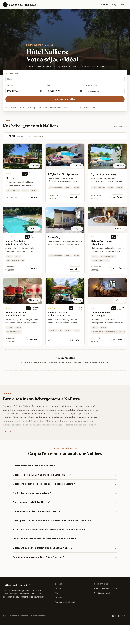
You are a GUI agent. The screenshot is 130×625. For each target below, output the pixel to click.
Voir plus (7, 431)
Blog (114, 4)
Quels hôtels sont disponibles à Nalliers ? (34, 465)
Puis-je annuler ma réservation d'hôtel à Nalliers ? (38, 557)
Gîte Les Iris (11, 178)
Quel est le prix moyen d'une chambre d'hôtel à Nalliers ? (42, 475)
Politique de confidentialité (105, 588)
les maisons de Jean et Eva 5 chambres (15, 314)
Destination (11, 74)
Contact (123, 4)
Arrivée (9, 85)
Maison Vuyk (55, 237)
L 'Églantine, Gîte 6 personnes (64, 174)
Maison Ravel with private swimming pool (17, 242)
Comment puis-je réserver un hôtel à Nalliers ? (36, 511)
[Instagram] (124, 616)
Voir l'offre (32, 197)
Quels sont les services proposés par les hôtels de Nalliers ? (44, 484)
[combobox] (65, 79)
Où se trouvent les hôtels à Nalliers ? (31, 502)
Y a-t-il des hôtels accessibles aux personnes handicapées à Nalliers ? (49, 529)
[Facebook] (113, 616)
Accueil (104, 4)
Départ (49, 85)
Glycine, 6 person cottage (104, 174)
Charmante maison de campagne (101, 314)
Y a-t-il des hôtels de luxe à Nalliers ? (32, 493)
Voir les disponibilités (65, 99)
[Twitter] (119, 616)
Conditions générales (103, 593)
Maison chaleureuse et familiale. (101, 242)
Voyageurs (91, 86)
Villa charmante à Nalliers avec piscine (59, 314)
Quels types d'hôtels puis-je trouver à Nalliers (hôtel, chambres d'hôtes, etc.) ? (54, 520)
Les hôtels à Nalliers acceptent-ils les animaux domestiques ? (44, 538)
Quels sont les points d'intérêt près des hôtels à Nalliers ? (42, 548)
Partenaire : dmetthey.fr (65, 602)
